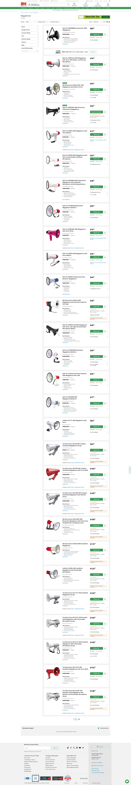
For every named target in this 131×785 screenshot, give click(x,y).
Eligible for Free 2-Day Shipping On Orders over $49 (98, 140)
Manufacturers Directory (51, 767)
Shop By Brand (27, 769)
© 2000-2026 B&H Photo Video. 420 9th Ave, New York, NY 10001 (36, 783)
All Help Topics (27, 771)
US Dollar (101, 746)
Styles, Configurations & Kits (77, 149)
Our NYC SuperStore (50, 759)
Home (22, 12)
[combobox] (97, 22)
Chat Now (92, 52)
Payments (26, 763)
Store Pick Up (95, 768)
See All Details (65, 199)
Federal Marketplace (71, 757)
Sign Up (55, 748)
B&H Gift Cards (95, 770)
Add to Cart (96, 34)
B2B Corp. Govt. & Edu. (72, 761)
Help (101, 0)
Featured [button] (96, 21)
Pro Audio (26, 12)
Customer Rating (54, 21)
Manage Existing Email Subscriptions (32, 751)
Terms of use (66, 783)
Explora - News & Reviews (72, 765)
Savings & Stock (42, 21)
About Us (96, 0)
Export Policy (85, 783)
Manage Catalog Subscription (31, 761)
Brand (27, 21)
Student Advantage (71, 759)
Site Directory (27, 767)
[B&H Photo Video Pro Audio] (24, 4)
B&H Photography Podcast (73, 767)
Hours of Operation (49, 761)
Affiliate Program (49, 765)
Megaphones (35, 12)
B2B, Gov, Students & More (32, 0)
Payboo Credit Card (49, 763)
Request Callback (97, 762)
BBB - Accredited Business (27, 778)
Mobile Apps (85, 778)
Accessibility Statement (96, 783)
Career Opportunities (50, 769)
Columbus (63, 10)
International (27, 765)
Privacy (76, 783)
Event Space (69, 763)
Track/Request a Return (29, 759)
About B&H (47, 757)
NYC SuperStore (90, 0)
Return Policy (27, 757)
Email (26, 747)
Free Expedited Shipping (98, 772)
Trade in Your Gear (98, 765)
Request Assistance (96, 112)
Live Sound (30, 12)
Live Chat (105, 0)
